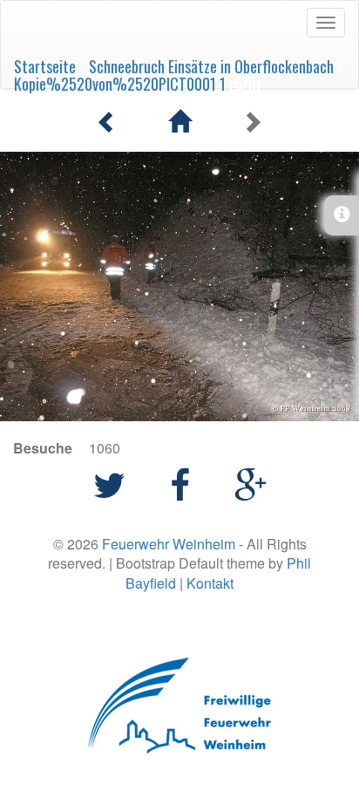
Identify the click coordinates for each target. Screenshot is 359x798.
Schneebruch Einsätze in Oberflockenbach (211, 66)
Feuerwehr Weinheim (168, 544)
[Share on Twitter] (114, 483)
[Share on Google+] (250, 483)
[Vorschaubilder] (182, 122)
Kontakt (210, 583)
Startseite (45, 66)
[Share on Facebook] (184, 483)
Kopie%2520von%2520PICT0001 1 (120, 83)
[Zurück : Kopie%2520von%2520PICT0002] (110, 122)
